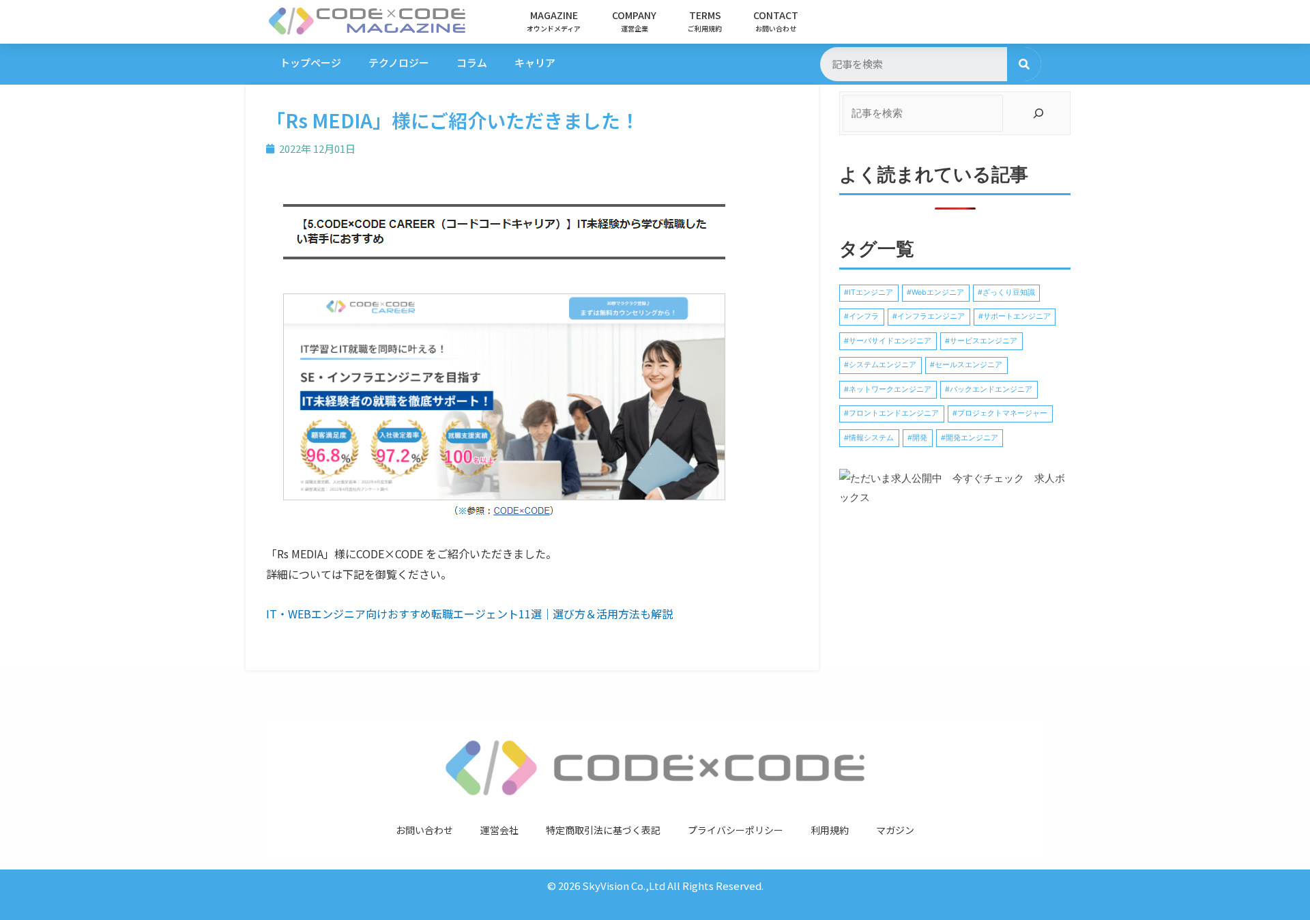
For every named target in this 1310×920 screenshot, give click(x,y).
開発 (919, 437)
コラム (471, 62)
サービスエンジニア (983, 340)
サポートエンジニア (1017, 316)
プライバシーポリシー (735, 830)
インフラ (864, 316)
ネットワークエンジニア (890, 389)
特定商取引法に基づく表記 (603, 830)
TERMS (705, 20)
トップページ (310, 62)
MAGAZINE (554, 20)
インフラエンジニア (931, 316)
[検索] (1024, 64)
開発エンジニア (972, 437)
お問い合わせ (424, 830)
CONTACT (775, 20)
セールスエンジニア (968, 364)
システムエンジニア (882, 364)
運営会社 (499, 830)
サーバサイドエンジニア (890, 340)
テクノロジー (398, 62)
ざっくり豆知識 (1008, 292)
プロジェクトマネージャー (1002, 413)
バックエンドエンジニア (991, 389)
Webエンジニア (938, 292)
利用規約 (830, 830)
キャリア (534, 62)
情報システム (871, 437)
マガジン (895, 830)
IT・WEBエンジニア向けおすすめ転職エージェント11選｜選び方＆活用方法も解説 (469, 613)
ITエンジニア (871, 292)
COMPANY (634, 20)
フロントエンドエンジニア (894, 413)
